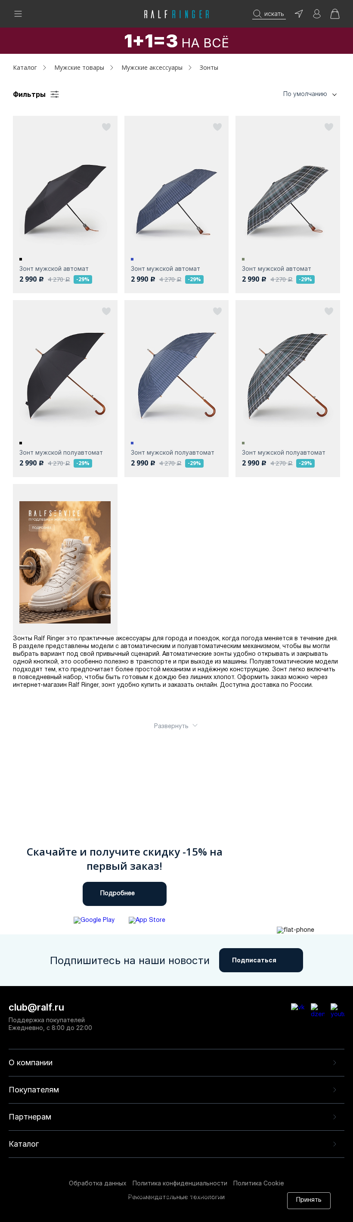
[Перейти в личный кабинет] (317, 16)
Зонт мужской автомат (54, 268)
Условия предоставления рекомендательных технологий (134, 1212)
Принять (309, 1200)
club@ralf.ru (36, 1007)
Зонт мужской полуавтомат (61, 452)
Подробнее (117, 893)
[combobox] (297, 94)
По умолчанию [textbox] (305, 93)
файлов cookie (151, 1204)
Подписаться (254, 960)
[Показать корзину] (335, 16)
